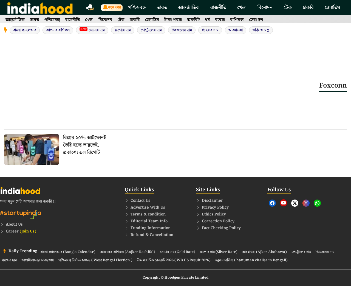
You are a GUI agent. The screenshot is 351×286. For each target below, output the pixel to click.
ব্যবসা (220, 19)
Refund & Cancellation (152, 235)
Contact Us (140, 201)
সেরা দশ (256, 19)
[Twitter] (294, 203)
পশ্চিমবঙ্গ (137, 8)
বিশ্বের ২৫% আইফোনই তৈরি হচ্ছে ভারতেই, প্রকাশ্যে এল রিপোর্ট (84, 145)
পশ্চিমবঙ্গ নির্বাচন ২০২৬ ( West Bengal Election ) (95, 260)
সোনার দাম (92, 30)
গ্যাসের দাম (210, 30)
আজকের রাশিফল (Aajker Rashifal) (127, 252)
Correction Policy (218, 221)
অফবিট (193, 19)
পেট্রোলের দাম (151, 30)
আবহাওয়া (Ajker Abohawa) (264, 252)
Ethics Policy (214, 214)
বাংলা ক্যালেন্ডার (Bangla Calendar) (67, 252)
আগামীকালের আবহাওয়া (37, 260)
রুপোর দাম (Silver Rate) (218, 252)
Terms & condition (148, 214)
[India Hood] (39, 7)
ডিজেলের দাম (182, 30)
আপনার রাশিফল (58, 30)
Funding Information (151, 228)
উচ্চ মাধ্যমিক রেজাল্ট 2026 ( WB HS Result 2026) (174, 260)
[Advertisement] (161, 85)
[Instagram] (306, 203)
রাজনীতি (218, 8)
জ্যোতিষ (332, 8)
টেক (288, 8)
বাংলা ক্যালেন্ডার (24, 30)
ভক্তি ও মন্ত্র (261, 30)
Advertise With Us (148, 207)
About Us (14, 224)
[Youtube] (283, 202)
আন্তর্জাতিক (188, 8)
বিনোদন (265, 8)
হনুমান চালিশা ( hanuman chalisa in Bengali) (251, 260)
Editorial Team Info (149, 221)
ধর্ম (207, 19)
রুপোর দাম (123, 30)
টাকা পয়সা (173, 19)
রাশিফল (237, 19)
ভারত (162, 8)
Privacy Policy (215, 207)
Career (21, 231)
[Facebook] (272, 203)
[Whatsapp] (317, 203)
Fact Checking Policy (221, 228)
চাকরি (308, 8)
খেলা (242, 8)
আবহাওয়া (235, 30)
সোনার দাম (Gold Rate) (177, 252)
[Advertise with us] (90, 8)
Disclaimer (212, 201)
